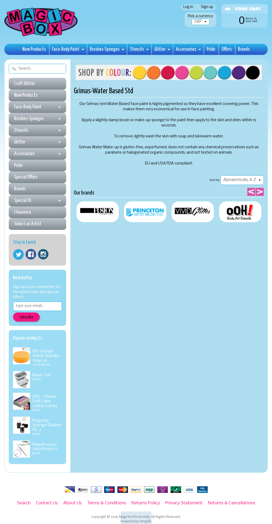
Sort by (215, 180)
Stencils (137, 49)
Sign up (207, 7)
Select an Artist (27, 223)
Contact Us (47, 503)
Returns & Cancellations (231, 503)
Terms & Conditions (106, 503)
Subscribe (26, 317)
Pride (211, 49)
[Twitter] (18, 254)
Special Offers (25, 177)
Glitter (159, 49)
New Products (34, 49)
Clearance (22, 212)
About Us (72, 503)
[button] (136, 518)
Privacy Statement (184, 503)
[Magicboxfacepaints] (41, 36)
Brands (244, 49)
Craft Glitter (24, 83)
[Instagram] (43, 254)
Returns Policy (145, 503)
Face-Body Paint (65, 49)
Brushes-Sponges (105, 49)
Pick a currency (200, 16)
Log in (188, 7)
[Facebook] (31, 254)
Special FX (22, 200)
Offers (227, 49)
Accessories (186, 49)
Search (24, 503)
